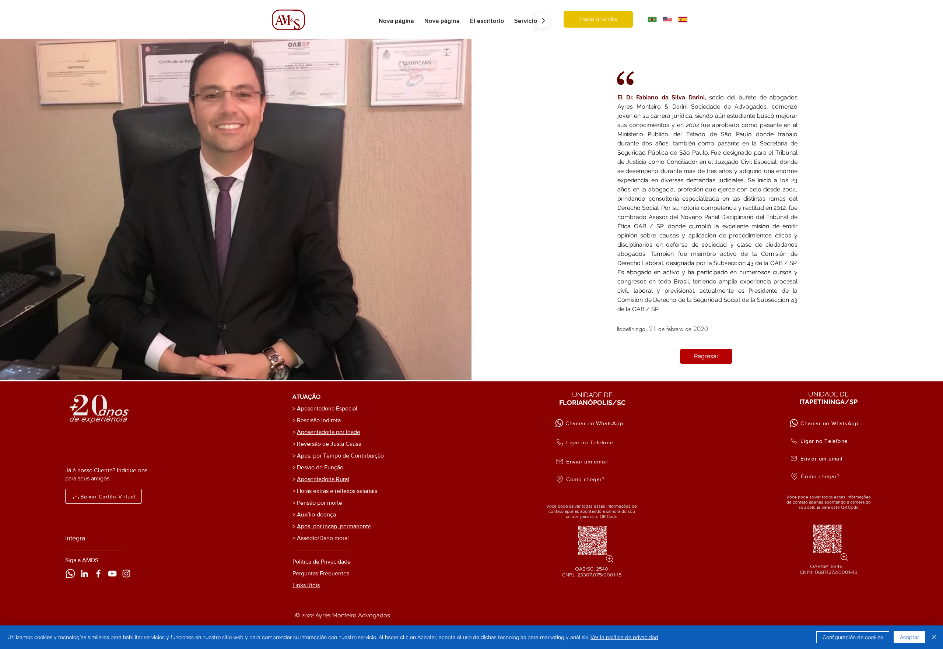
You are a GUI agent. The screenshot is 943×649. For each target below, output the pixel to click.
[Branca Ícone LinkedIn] (84, 573)
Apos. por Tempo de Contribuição (339, 455)
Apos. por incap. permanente (334, 526)
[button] (487, 20)
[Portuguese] (652, 19)
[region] (592, 540)
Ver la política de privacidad (624, 637)
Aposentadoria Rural (323, 479)
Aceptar (909, 637)
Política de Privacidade (321, 561)
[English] (667, 19)
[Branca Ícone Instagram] (126, 573)
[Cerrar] (934, 637)
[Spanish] (682, 19)
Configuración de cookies (853, 637)
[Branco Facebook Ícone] (98, 573)
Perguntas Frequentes (320, 573)
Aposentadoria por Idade (328, 432)
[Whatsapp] (70, 573)
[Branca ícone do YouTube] (112, 573)
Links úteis (306, 585)
